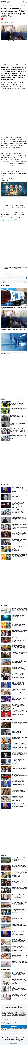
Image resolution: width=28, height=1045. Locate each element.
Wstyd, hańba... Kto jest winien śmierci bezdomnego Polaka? (13, 330)
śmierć (8, 274)
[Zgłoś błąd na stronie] (24, 281)
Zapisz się (14, 1026)
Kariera (18, 1037)
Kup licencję (15, 268)
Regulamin (23, 1037)
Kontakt (4, 1037)
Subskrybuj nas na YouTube (10, 19)
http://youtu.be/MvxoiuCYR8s (9, 220)
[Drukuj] (11, 281)
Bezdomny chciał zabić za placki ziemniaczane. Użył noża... (13, 308)
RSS (20, 1041)
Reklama (13, 1037)
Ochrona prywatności (10, 1039)
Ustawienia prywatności (12, 1041)
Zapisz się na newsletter (9, 22)
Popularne (15, 399)
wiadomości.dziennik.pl (10, 5)
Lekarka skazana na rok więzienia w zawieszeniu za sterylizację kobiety (13, 352)
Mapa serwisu (19, 1039)
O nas (8, 1037)
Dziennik (2, 5)
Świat (17, 5)
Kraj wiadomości (23, 399)
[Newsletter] (4, 281)
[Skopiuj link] (17, 281)
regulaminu (18, 1022)
